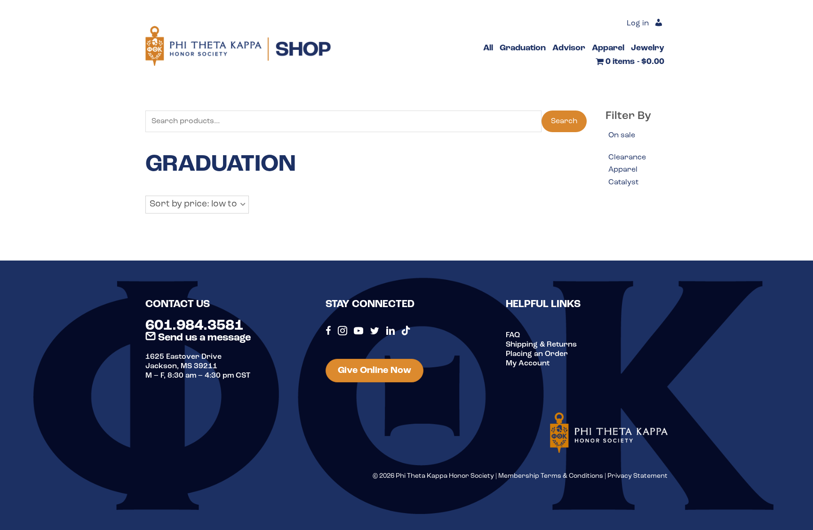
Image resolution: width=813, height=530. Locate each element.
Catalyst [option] (623, 182)
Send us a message (203, 337)
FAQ (513, 335)
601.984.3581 (194, 325)
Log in (638, 23)
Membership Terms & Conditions (550, 476)
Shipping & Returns (541, 344)
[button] (197, 205)
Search (564, 121)
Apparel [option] (623, 170)
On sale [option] (621, 135)
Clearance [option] (627, 157)
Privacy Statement (637, 476)
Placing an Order (537, 354)
